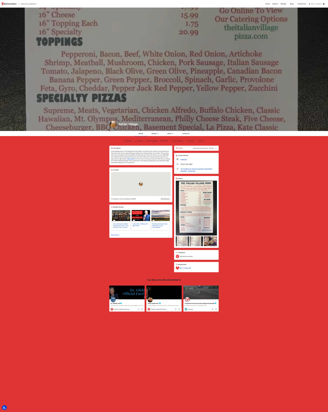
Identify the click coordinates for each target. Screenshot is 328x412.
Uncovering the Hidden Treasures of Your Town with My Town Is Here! (121, 225)
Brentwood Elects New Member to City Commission (159, 225)
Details (141, 133)
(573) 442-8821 (186, 164)
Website (183, 159)
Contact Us (301, 4)
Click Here (130, 159)
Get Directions (165, 199)
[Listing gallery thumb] (196, 208)
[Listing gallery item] (182, 241)
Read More (115, 235)
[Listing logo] (113, 124)
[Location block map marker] (141, 184)
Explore (275, 4)
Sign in (313, 4)
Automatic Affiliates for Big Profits (140, 225)
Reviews (155, 133)
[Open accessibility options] (4, 407)
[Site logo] (9, 4)
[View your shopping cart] (324, 4)
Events (170, 133)
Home (267, 4)
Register (319, 4)
